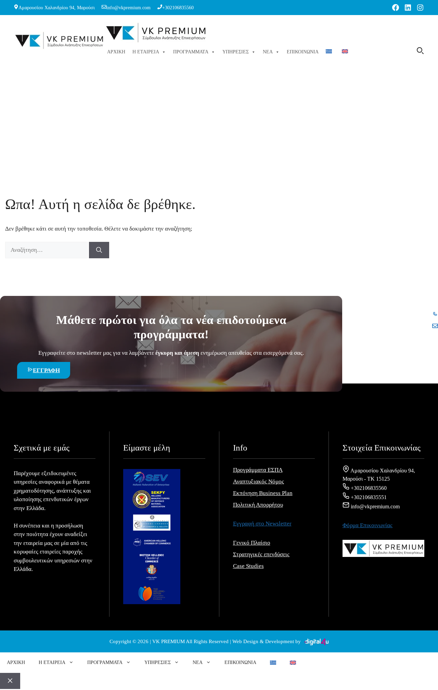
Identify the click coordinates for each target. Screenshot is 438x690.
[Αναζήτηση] (99, 250)
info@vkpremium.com (128, 7)
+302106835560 (178, 7)
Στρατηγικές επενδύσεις (261, 554)
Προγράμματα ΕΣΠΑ (258, 470)
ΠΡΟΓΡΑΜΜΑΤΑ (190, 51)
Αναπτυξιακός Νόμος (258, 481)
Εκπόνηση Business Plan (263, 493)
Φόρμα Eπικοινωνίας (367, 525)
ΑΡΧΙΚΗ (116, 51)
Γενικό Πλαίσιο (251, 542)
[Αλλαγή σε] (330, 52)
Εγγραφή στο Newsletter (262, 523)
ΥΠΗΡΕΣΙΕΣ (235, 51)
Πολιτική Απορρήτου (258, 505)
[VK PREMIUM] (155, 33)
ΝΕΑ (268, 51)
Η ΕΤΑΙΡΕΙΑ (145, 51)
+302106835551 (368, 497)
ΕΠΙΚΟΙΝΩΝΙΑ (303, 51)
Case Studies (248, 566)
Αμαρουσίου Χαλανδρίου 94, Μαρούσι (56, 7)
